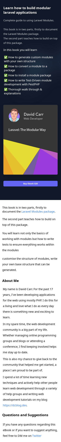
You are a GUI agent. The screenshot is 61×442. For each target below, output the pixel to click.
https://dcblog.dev (15, 405)
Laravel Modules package (38, 211)
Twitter (36, 436)
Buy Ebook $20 (30, 183)
